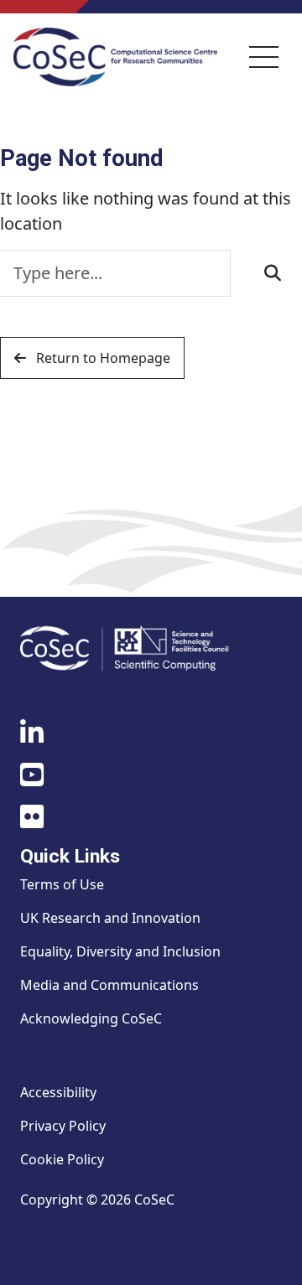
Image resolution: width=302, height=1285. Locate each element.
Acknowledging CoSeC (91, 1018)
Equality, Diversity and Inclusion (120, 951)
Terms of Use (62, 884)
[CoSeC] (115, 57)
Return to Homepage (101, 358)
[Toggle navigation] (264, 57)
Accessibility (58, 1092)
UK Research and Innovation (110, 918)
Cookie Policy (62, 1159)
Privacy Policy (63, 1126)
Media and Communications (109, 985)
